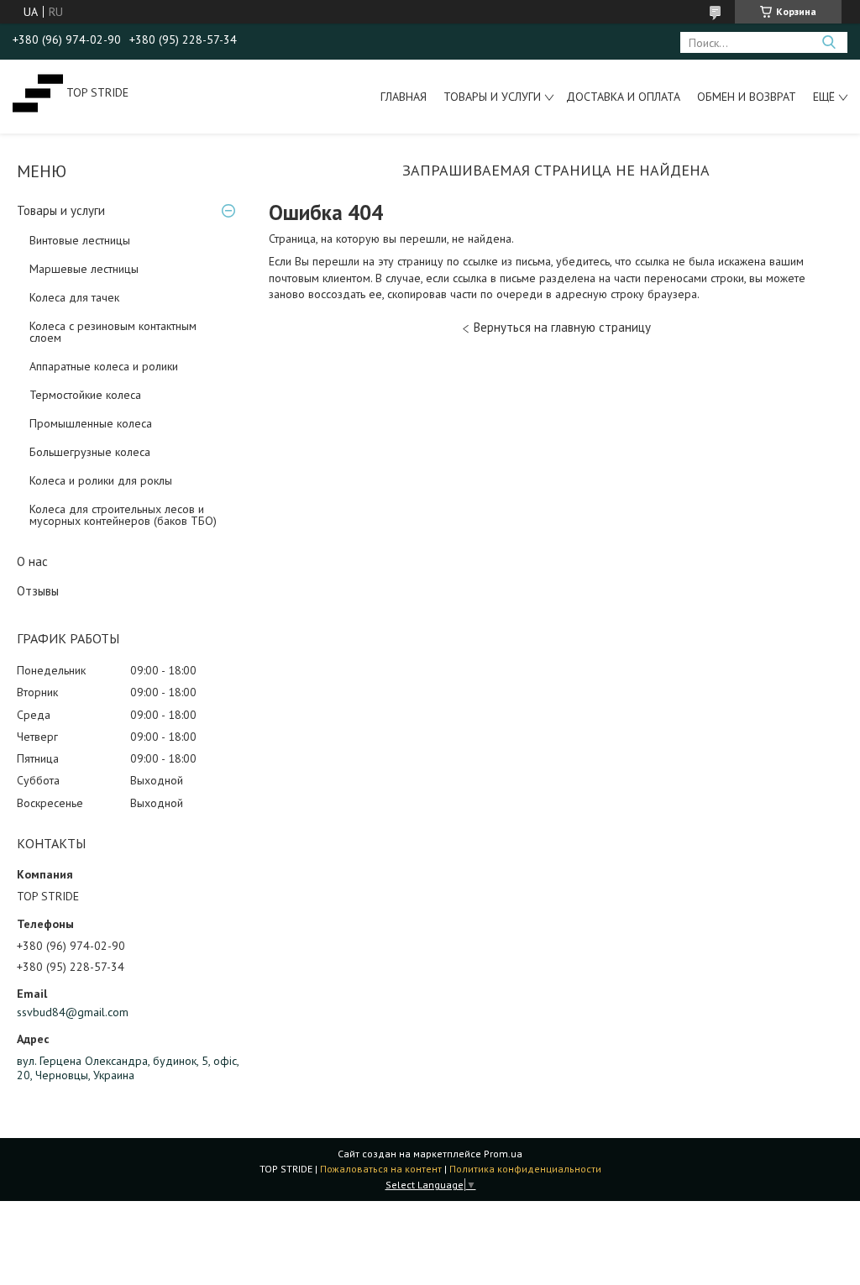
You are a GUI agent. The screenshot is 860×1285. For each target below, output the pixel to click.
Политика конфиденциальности (525, 1168)
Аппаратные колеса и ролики (103, 366)
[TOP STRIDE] (38, 92)
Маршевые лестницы (84, 268)
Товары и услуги (492, 96)
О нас (32, 561)
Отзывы (38, 591)
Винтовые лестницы (79, 240)
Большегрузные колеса (89, 451)
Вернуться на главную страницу (562, 327)
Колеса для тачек (74, 297)
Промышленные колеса (90, 423)
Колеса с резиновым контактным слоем (113, 331)
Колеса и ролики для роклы (100, 480)
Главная (403, 96)
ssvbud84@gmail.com (72, 1012)
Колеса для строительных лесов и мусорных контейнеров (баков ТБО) (123, 514)
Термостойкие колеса (85, 394)
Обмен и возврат (746, 96)
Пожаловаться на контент (381, 1168)
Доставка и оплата (623, 96)
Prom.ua (503, 1153)
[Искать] (828, 42)
